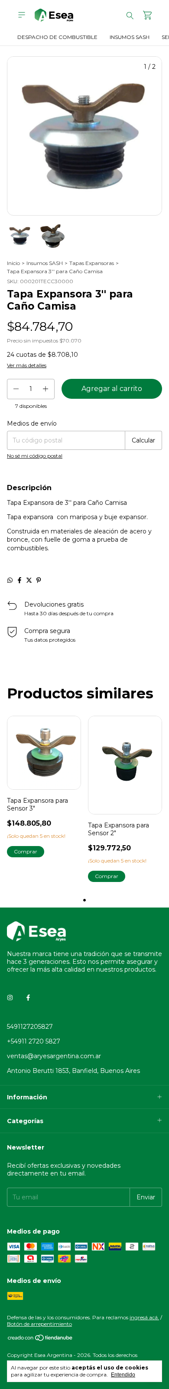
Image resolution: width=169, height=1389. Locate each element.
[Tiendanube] (40, 1339)
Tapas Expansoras (91, 263)
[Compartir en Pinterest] (39, 580)
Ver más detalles (26, 365)
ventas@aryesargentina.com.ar (54, 1056)
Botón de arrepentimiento (39, 1324)
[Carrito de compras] (147, 15)
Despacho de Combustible (57, 37)
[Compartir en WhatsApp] (10, 580)
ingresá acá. (144, 1317)
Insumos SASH (130, 37)
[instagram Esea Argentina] (10, 998)
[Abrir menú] (21, 14)
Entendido (123, 1375)
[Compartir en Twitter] (29, 580)
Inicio (13, 263)
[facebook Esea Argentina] (28, 998)
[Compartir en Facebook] (19, 580)
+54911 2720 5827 (33, 1041)
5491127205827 (30, 1026)
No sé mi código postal (34, 455)
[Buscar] (130, 15)
